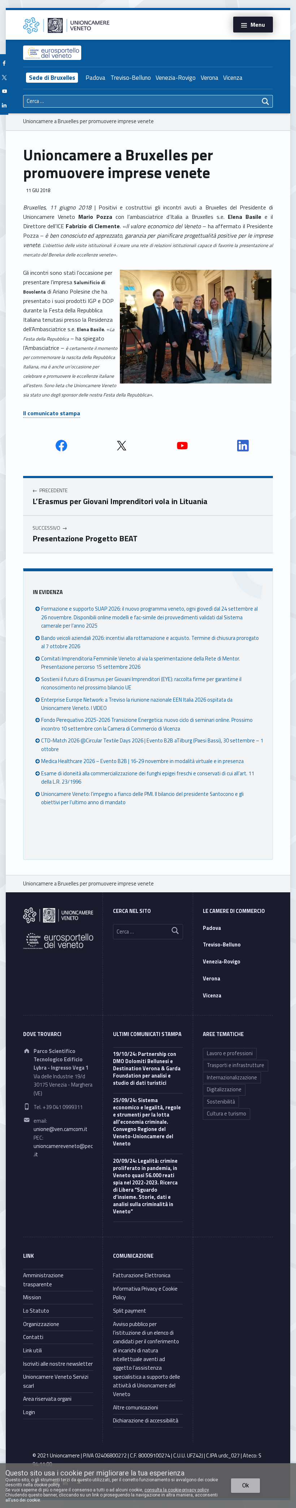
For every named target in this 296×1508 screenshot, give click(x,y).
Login (29, 1412)
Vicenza (233, 77)
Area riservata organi (47, 1399)
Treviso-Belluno (130, 77)
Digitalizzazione (224, 1089)
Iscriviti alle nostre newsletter (58, 1364)
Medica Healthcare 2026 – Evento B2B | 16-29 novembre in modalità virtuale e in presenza (142, 761)
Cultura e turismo (226, 1114)
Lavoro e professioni (230, 1053)
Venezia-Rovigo (176, 77)
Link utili (32, 1350)
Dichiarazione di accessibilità (145, 1420)
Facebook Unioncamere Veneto (61, 445)
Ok (245, 1485)
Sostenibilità (221, 1102)
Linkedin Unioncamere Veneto (243, 445)
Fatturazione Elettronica (141, 1275)
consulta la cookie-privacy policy (176, 1489)
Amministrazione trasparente (43, 1279)
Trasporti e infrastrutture (235, 1065)
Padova (95, 77)
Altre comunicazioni (135, 1407)
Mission (32, 1297)
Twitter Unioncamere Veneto (121, 445)
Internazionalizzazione (232, 1078)
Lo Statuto (36, 1310)
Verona (209, 77)
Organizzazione (41, 1324)
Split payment (129, 1310)
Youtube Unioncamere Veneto (182, 445)
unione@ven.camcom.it (60, 1129)
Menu (258, 24)
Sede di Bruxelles (52, 77)
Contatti (33, 1337)
